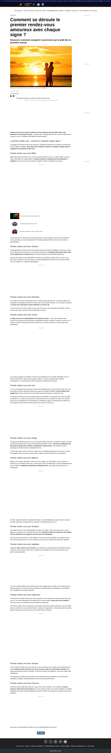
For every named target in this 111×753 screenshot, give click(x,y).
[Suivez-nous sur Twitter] (50, 742)
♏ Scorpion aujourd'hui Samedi (70, 1)
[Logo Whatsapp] (38, 3)
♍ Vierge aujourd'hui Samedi (94, 1)
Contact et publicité (37, 746)
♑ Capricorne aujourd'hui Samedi (45, 1)
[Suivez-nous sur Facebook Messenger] (65, 742)
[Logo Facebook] (42, 4)
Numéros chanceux (71, 10)
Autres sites (90, 746)
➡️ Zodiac (41, 733)
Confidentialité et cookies (51, 746)
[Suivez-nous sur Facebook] (46, 742)
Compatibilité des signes (55, 10)
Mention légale (65, 746)
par (14, 93)
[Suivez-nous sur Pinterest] (60, 742)
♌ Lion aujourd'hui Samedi (105, 1)
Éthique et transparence (78, 746)
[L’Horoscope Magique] (20, 4)
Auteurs (27, 746)
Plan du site (19, 746)
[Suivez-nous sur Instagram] (55, 742)
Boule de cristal (40, 10)
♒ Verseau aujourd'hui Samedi (32, 1)
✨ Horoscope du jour (9, 1)
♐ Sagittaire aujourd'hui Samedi (58, 1)
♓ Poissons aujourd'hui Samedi (20, 1)
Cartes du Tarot (28, 10)
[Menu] (34, 4)
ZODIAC (13, 15)
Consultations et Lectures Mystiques (92, 10)
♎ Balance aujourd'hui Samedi (82, 1)
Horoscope (18, 10)
